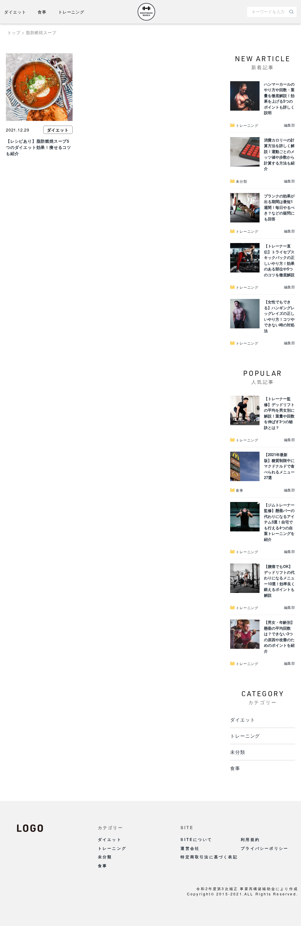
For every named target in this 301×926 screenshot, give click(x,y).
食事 (42, 12)
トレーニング (71, 12)
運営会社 (190, 848)
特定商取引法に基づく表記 (209, 856)
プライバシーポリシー (264, 848)
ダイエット (15, 12)
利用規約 (250, 839)
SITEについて (196, 839)
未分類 (237, 752)
